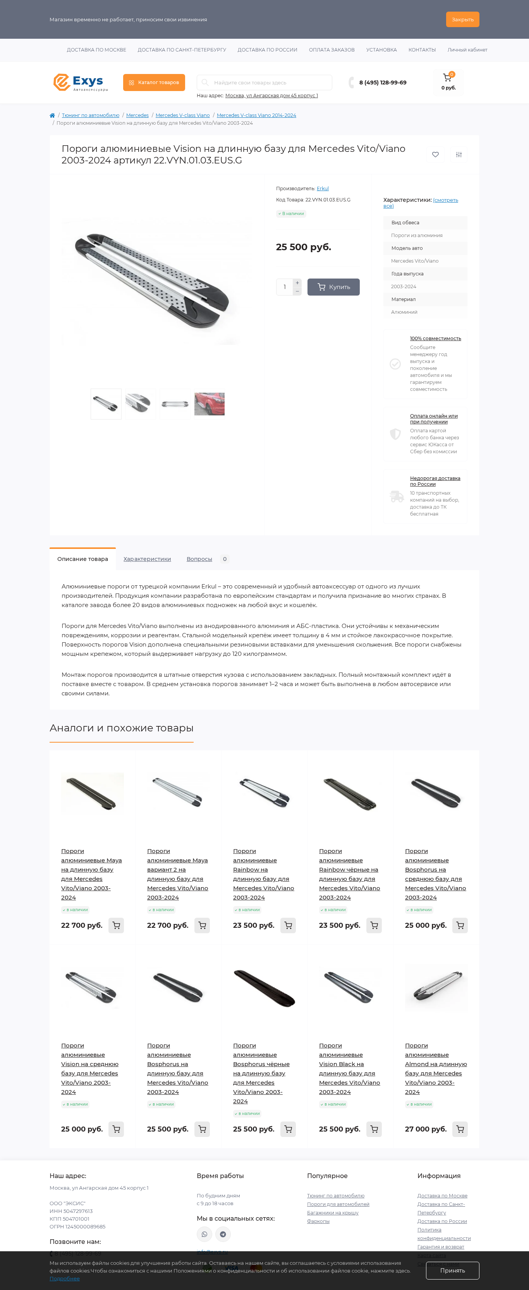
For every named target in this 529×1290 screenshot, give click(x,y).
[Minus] (297, 291)
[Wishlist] (124, 777)
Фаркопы (318, 1221)
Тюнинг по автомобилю (90, 115)
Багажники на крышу (333, 1213)
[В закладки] (435, 154)
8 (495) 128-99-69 (383, 82)
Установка (381, 50)
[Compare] (124, 791)
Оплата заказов (332, 50)
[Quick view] (124, 762)
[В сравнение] (458, 154)
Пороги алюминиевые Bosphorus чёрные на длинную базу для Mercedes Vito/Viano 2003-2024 (261, 1073)
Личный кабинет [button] (468, 50)
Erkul (323, 188)
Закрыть (463, 19)
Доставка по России (267, 50)
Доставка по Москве (96, 50)
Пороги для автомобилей (338, 1204)
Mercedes (137, 115)
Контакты (422, 50)
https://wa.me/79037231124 (204, 1234)
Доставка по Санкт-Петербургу (182, 50)
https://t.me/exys (223, 1234)
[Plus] (297, 283)
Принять (452, 1270)
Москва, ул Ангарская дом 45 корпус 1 (271, 95)
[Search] (205, 82)
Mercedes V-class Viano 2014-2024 (256, 115)
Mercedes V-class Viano (183, 115)
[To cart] (116, 925)
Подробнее (65, 1278)
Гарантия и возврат (440, 1247)
